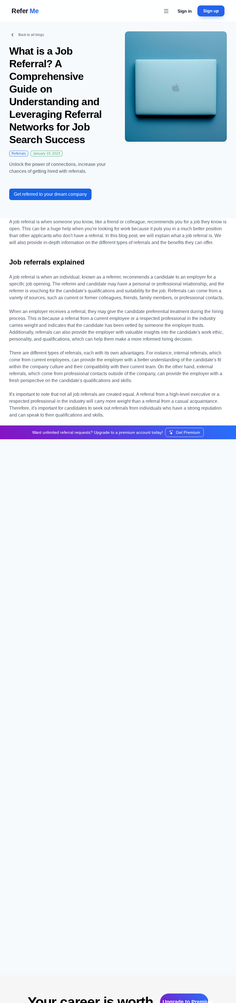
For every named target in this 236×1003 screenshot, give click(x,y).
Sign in (185, 11)
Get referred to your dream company (50, 194)
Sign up (211, 10)
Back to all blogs (31, 35)
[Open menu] (166, 11)
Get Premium (188, 432)
